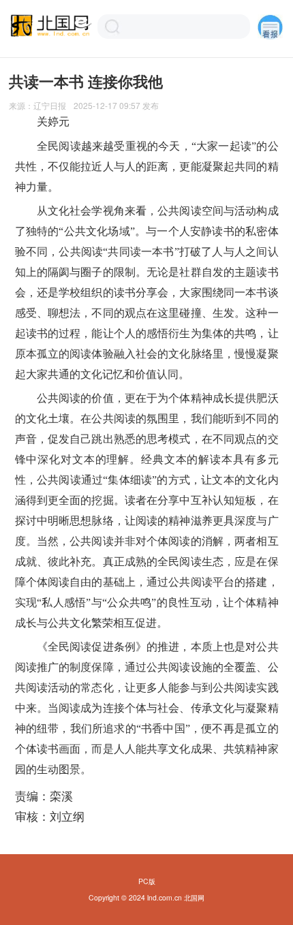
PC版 (146, 881)
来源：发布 (84, 105)
